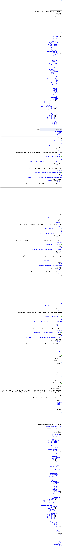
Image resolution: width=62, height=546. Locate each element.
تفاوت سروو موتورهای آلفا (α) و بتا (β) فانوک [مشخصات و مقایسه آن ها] (49, 233)
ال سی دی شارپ (53, 72)
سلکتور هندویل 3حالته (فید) (47, 105)
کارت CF (55, 76)
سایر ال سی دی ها (53, 74)
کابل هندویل (54, 90)
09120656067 (59, 402)
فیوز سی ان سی (54, 114)
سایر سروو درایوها (53, 47)
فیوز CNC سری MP (51, 115)
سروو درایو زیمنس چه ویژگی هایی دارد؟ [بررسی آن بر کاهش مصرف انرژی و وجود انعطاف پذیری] (44, 161)
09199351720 (59, 403)
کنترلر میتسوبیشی (53, 38)
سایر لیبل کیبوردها (53, 70)
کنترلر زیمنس (54, 39)
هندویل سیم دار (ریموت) (52, 63)
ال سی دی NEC (54, 73)
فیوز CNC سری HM (50, 118)
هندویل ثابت (54, 60)
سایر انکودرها (54, 57)
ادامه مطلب (59, 154)
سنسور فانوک (54, 81)
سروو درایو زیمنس (53, 45)
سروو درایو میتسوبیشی (52, 44)
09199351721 (59, 404)
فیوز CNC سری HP (51, 119)
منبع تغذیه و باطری (53, 107)
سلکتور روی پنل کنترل (50, 100)
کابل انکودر (55, 88)
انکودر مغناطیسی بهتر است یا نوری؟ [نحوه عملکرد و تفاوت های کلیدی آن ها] (48, 305)
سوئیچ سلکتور (54, 99)
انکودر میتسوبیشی (53, 55)
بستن (61, 534)
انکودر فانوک (54, 54)
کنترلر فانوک (54, 37)
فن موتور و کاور (54, 85)
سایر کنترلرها (54, 40)
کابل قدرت (55, 91)
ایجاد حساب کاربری (58, 540)
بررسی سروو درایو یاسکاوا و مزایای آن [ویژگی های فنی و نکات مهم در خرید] (48, 217)
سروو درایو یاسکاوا (53, 46)
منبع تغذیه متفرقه (51, 109)
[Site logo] (56, 10)
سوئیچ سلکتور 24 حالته (47, 102)
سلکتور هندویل (52, 103)
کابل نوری (55, 89)
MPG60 (53, 62)
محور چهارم (54, 123)
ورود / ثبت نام (57, 531)
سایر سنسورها (54, 82)
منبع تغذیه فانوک (51, 108)
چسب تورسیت (54, 97)
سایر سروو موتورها (53, 52)
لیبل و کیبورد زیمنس (53, 69)
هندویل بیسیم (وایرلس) (52, 64)
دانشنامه (60, 143)
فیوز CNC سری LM (51, 117)
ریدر (56, 79)
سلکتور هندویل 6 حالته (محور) (46, 106)
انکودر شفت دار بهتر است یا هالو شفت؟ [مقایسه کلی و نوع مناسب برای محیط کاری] (47, 249)
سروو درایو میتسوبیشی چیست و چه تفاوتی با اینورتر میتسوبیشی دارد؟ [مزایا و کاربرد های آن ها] (45, 177)
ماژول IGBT (54, 121)
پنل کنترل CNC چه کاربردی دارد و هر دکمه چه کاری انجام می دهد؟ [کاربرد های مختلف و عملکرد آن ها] (43, 337)
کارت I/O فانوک (51, 111)
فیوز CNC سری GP (51, 116)
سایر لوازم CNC (54, 125)
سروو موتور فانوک (53, 49)
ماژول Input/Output (53, 110)
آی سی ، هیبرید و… (53, 122)
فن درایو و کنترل (53, 84)
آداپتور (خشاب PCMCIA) (52, 78)
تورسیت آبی (54, 94)
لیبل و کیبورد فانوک (53, 67)
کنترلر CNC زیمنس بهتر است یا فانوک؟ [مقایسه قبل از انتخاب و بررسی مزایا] (48, 321)
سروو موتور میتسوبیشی (52, 51)
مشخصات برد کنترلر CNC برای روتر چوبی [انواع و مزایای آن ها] (50, 265)
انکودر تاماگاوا (54, 56)
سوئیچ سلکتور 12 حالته (47, 101)
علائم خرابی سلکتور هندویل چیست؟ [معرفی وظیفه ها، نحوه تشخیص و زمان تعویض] (47, 145)
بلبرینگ (55, 124)
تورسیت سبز (54, 95)
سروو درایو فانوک (53, 43)
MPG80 (53, 61)
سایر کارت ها (52, 113)
